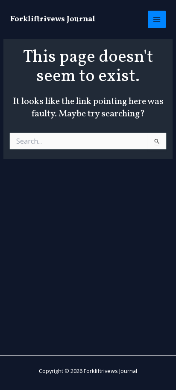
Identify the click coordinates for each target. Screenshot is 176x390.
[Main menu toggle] (157, 20)
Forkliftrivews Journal (52, 19)
